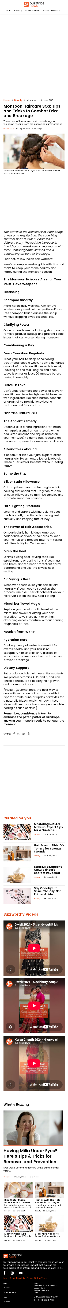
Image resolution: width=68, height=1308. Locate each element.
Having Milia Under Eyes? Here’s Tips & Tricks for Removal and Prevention (30, 1156)
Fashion (55, 10)
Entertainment (32, 10)
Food (46, 10)
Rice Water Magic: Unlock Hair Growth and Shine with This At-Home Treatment (18, 1203)
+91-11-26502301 (45, 1300)
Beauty (18, 10)
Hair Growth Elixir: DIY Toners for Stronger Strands (49, 848)
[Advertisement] (34, 55)
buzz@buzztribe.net (47, 1296)
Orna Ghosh (8, 129)
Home (6, 100)
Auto (9, 10)
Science (6, 1301)
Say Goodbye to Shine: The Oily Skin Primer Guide (47, 891)
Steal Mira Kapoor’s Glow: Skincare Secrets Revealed (48, 870)
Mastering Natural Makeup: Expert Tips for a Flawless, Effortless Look (48, 828)
